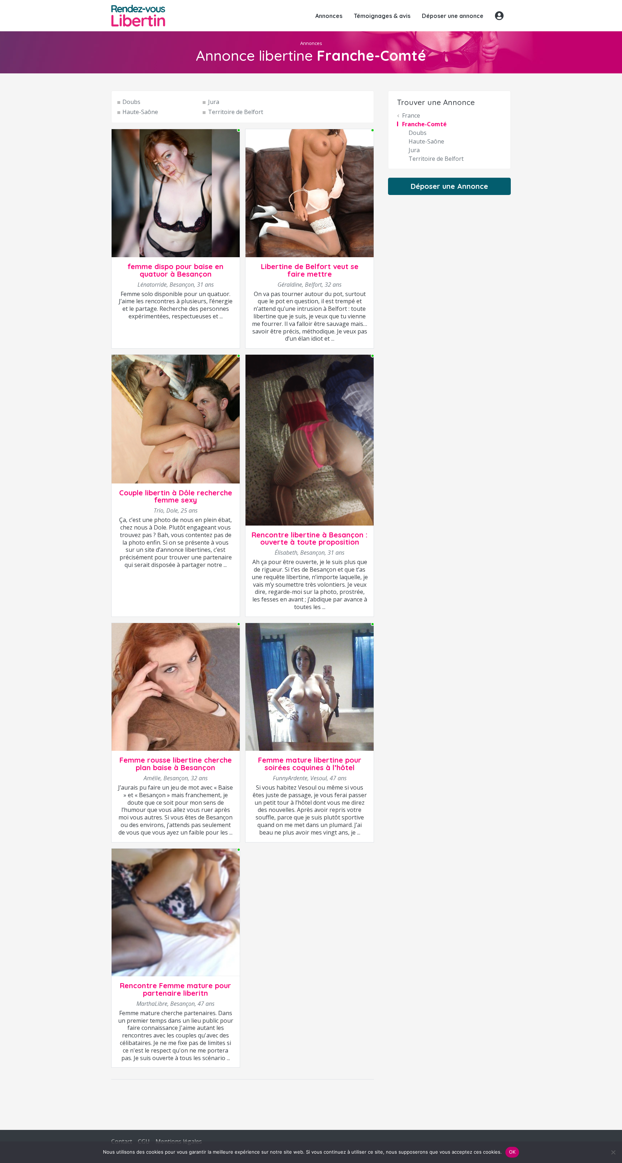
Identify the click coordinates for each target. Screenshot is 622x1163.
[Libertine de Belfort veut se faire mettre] (309, 193)
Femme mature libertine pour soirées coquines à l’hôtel (309, 763)
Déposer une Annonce (449, 186)
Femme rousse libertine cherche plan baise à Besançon (176, 763)
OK (512, 1152)
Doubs (131, 102)
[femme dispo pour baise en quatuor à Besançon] (176, 193)
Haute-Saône (140, 112)
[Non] (613, 1152)
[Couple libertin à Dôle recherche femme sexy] (176, 418)
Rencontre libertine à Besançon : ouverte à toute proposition (310, 538)
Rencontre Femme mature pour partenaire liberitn (175, 989)
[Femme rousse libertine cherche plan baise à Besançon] (176, 686)
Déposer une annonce (452, 15)
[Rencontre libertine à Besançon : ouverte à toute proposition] (309, 440)
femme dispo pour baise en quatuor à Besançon (175, 270)
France (411, 115)
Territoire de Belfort (235, 112)
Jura (213, 102)
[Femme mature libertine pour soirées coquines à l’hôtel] (309, 686)
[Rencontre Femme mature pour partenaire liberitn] (176, 912)
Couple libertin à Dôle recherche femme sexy (175, 496)
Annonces (328, 15)
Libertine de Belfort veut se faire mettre (310, 270)
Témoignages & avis (382, 15)
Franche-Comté (424, 124)
